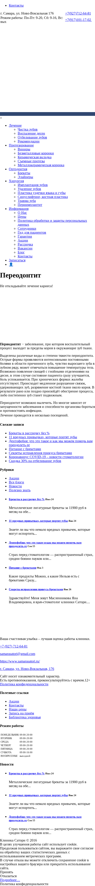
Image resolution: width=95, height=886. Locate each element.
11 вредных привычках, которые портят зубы (43, 437)
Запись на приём (21, 713)
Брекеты (24, 173)
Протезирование (21, 145)
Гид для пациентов (32, 232)
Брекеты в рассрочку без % (29, 433)
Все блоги (16, 482)
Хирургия (16, 181)
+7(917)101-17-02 (78, 20)
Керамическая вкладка (34, 157)
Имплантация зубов (33, 185)
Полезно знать (19, 490)
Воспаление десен (31, 133)
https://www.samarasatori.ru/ (20, 661)
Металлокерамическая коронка (41, 165)
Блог (21, 252)
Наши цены (18, 709)
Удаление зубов (29, 189)
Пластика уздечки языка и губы (42, 193)
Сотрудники (27, 228)
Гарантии (25, 236)
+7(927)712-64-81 (78, 13)
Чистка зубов (28, 129)
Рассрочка (25, 244)
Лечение (15, 125)
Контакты (16, 5)
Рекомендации (29, 141)
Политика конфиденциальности (24, 684)
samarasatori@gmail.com (17, 654)
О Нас (22, 213)
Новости (15, 486)
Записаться (17, 260)
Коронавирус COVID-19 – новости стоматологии (46, 457)
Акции (23, 240)
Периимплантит (30, 205)
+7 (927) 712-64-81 (14, 646)
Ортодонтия (18, 169)
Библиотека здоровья (25, 717)
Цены (22, 216)
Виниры (24, 149)
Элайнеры (25, 177)
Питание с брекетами (25, 449)
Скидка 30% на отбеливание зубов (35, 461)
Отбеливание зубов (32, 137)
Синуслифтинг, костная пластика (43, 197)
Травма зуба (27, 201)
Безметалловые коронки (36, 153)
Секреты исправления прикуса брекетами (40, 453)
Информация (18, 209)
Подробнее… (10, 880)
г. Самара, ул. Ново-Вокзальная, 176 (27, 669)
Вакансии (25, 248)
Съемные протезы (31, 161)
